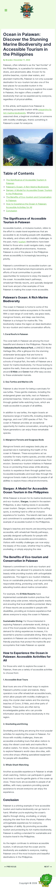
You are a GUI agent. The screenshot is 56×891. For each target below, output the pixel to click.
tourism (22, 241)
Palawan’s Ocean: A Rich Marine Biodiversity (27, 187)
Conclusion (11, 210)
